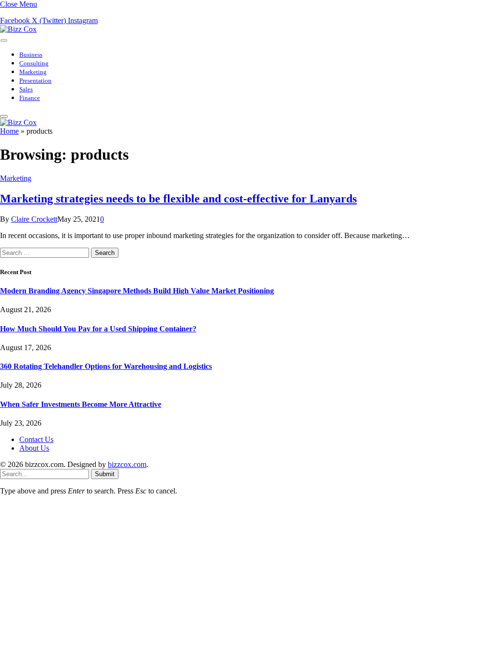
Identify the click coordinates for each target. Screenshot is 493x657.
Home (9, 131)
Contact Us (36, 439)
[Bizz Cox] (18, 29)
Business (30, 54)
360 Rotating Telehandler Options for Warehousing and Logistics (106, 366)
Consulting (34, 63)
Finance (29, 98)
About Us (34, 448)
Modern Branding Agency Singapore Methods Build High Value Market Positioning (137, 291)
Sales (26, 89)
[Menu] (3, 40)
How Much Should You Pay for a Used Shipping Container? (98, 329)
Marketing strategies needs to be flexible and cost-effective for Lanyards (178, 198)
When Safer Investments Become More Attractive (80, 404)
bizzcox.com (127, 464)
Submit (105, 474)
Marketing (33, 72)
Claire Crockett (34, 219)
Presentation (35, 80)
